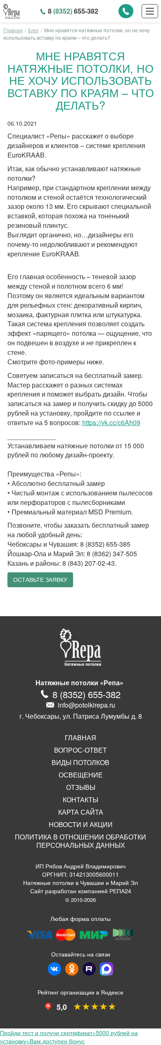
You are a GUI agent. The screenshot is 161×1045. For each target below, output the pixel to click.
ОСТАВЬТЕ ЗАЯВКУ (40, 579)
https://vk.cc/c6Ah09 (111, 422)
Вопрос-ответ (80, 750)
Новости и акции (81, 824)
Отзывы (80, 787)
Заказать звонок (125, 11)
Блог (33, 29)
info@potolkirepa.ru (86, 705)
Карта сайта (80, 812)
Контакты (80, 800)
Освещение (81, 775)
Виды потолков (80, 762)
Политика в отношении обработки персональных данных (80, 841)
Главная (13, 29)
